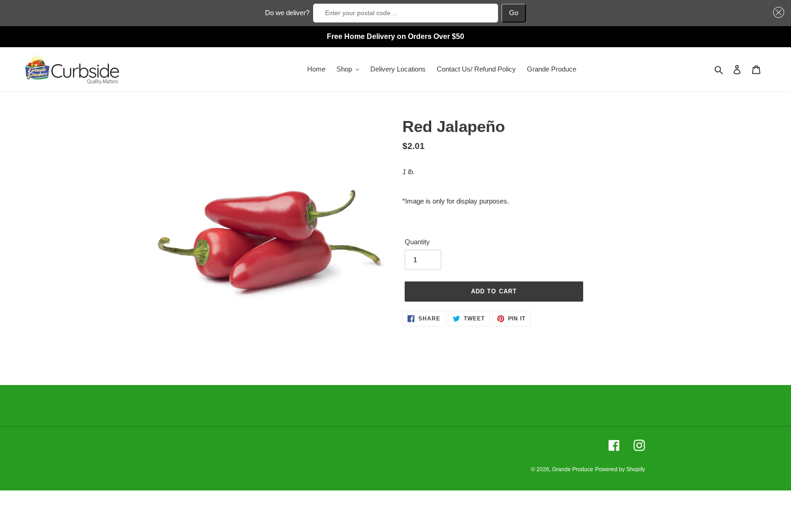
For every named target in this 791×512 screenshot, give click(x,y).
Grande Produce (572, 469)
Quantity (417, 242)
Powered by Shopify (620, 469)
